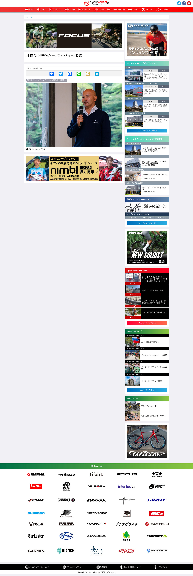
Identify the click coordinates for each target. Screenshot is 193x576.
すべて (31, 10)
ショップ (135, 10)
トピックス (86, 10)
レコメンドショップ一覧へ (147, 131)
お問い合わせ (162, 567)
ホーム (29, 17)
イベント (148, 10)
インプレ (71, 10)
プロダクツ (57, 10)
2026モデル (132, 218)
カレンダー (163, 10)
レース (43, 10)
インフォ (100, 10)
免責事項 (103, 567)
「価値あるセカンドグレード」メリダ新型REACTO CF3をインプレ (154, 207)
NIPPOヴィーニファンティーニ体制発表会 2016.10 (46, 80)
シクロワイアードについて (39, 567)
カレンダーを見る (147, 390)
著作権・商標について (132, 567)
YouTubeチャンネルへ (147, 323)
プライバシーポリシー (74, 567)
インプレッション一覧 (147, 223)
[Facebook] (69, 73)
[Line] (78, 73)
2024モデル (161, 218)
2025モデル (147, 218)
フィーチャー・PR (118, 10)
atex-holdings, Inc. (94, 572)
